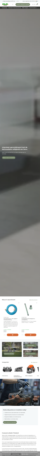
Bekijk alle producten (33, 299)
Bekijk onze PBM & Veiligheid (30, 346)
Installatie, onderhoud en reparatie (22, 4)
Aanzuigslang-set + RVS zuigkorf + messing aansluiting (11, 319)
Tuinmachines (4, 7)
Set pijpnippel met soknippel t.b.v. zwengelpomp (28, 319)
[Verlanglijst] (34, 4)
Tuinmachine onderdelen (9, 353)
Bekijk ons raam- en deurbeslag (9, 157)
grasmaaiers (7, 450)
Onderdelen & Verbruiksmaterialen (14, 7)
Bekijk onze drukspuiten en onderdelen (30, 354)
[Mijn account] (32, 4)
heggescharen (16, 450)
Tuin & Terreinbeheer (33, 7)
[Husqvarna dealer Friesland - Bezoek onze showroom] (5, 4)
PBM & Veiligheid (25, 7)
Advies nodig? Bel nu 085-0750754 (29, 1)
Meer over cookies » (25, 454)
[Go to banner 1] (12, 349)
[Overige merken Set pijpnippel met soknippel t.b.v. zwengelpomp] (29, 309)
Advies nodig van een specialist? (10, 422)
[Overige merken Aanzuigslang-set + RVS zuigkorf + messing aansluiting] (11, 309)
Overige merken (6, 317)
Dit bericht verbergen (15, 454)
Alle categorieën (34, 362)
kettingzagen (34, 448)
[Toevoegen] (12, 335)
